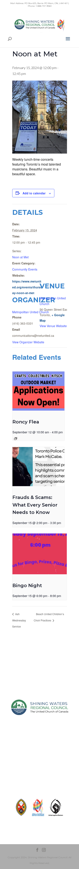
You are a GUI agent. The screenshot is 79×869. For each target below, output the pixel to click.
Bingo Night (27, 585)
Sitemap (39, 756)
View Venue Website (53, 326)
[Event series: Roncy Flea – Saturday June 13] (15, 438)
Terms (39, 771)
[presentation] (38, 391)
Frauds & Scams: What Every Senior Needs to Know (35, 505)
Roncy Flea (25, 422)
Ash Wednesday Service (19, 620)
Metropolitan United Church (30, 312)
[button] (67, 41)
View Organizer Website (28, 342)
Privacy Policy (39, 764)
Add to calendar (34, 193)
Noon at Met (20, 257)
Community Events (24, 269)
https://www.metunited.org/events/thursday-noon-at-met (27, 287)
